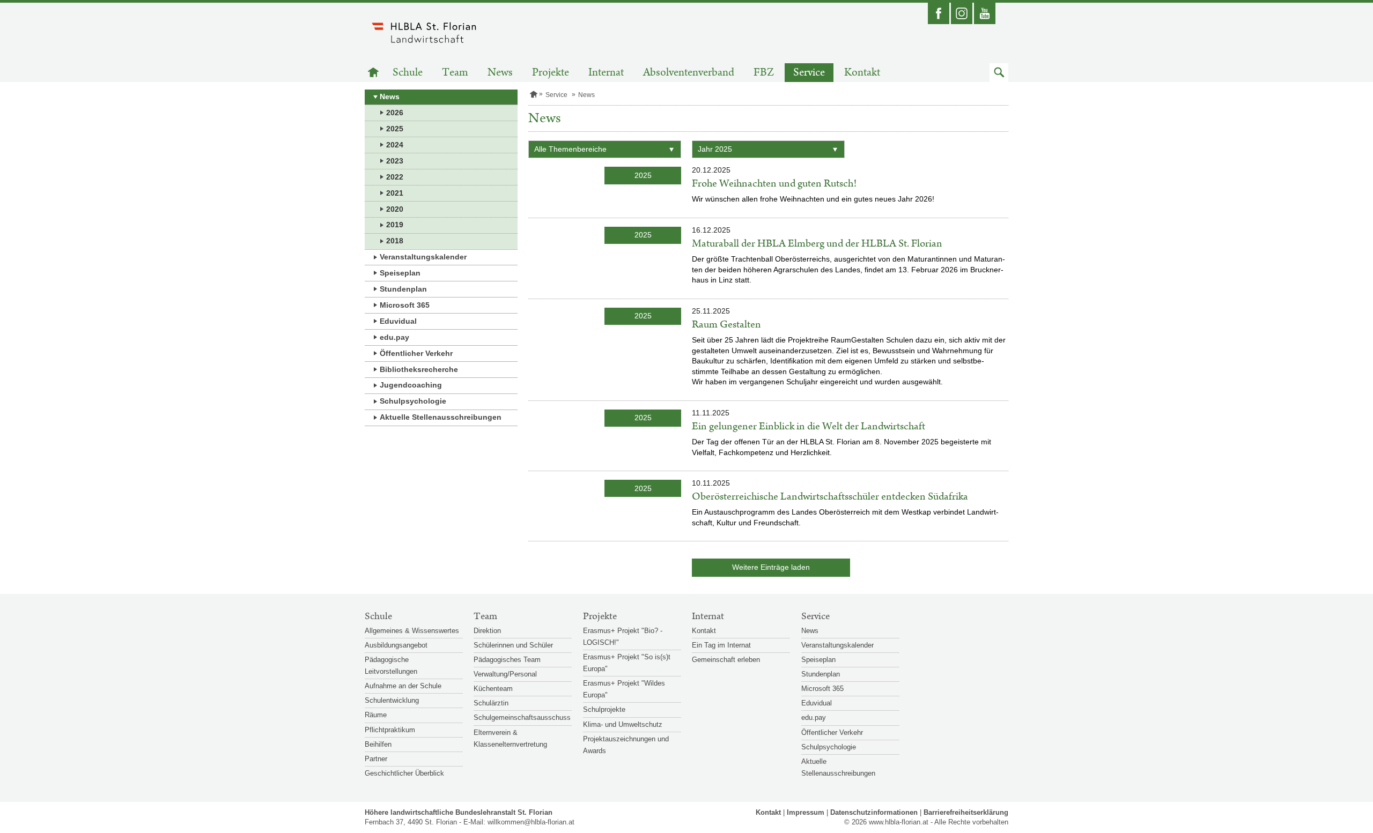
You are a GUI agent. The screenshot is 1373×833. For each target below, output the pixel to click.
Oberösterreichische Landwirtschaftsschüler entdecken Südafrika (830, 496)
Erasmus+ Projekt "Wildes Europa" (624, 689)
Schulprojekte (604, 709)
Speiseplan (400, 273)
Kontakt (862, 72)
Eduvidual (398, 321)
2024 (394, 144)
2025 (394, 128)
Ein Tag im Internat (721, 645)
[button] (999, 72)
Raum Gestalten (726, 324)
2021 (394, 193)
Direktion (487, 631)
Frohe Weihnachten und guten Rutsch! (774, 183)
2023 (394, 161)
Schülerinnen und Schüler (513, 645)
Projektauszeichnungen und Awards (626, 745)
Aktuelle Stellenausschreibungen (440, 417)
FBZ (764, 72)
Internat (606, 72)
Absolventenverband (688, 72)
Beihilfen (378, 744)
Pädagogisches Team (507, 660)
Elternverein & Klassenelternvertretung (510, 738)
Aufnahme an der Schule (403, 686)
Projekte (550, 72)
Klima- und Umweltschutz (622, 724)
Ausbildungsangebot (396, 645)
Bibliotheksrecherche (419, 369)
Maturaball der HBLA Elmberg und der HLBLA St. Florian (817, 243)
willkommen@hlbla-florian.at (531, 822)
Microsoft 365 (405, 305)
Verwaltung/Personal (505, 674)
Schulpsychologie (413, 401)
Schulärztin (491, 703)
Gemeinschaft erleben (726, 660)
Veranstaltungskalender (423, 256)
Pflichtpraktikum (390, 730)
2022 (394, 177)
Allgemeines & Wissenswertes (412, 631)
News (500, 72)
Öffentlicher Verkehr (416, 353)
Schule (408, 72)
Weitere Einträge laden (771, 567)
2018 (394, 240)
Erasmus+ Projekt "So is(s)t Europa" (626, 663)
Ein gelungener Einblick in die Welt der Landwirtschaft (808, 426)
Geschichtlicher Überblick (404, 773)
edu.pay (394, 337)
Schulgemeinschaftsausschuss (522, 717)
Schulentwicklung (392, 700)
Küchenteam (493, 689)
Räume (376, 715)
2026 (394, 112)
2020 (394, 209)
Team (455, 72)
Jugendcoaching (411, 385)
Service (809, 72)
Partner (376, 759)
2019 (394, 224)
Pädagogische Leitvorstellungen (391, 665)
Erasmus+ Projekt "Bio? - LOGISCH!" (622, 636)
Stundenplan (403, 289)
